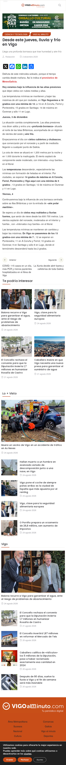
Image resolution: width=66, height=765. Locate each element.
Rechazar (25, 759)
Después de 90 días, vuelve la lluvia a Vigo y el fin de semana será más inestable (38, 679)
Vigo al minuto (40, 34)
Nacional (17, 731)
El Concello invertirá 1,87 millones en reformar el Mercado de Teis (39, 635)
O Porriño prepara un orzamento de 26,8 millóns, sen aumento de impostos (39, 526)
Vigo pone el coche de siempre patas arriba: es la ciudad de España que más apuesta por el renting (38, 487)
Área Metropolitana (17, 721)
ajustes (27, 753)
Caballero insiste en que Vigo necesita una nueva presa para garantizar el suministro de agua (48, 364)
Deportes (48, 736)
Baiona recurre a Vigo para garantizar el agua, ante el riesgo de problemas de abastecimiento (15, 319)
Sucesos (17, 726)
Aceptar (9, 759)
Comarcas (48, 721)
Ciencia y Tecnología (16, 34)
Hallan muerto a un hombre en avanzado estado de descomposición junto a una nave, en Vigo (38, 466)
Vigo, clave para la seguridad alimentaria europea (47, 315)
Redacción (10, 56)
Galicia (48, 726)
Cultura (17, 736)
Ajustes (40, 759)
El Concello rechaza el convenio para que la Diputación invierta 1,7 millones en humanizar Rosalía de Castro (14, 366)
